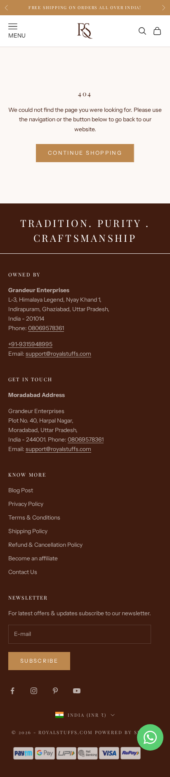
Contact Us (22, 572)
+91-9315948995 (30, 344)
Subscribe (39, 660)
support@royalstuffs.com (58, 353)
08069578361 (46, 328)
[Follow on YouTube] (77, 691)
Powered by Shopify (126, 732)
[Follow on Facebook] (12, 691)
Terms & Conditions (34, 517)
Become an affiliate (33, 558)
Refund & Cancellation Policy (45, 544)
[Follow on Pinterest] (55, 691)
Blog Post (20, 490)
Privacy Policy (25, 504)
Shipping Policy (27, 531)
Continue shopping (85, 152)
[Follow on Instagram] (34, 691)
